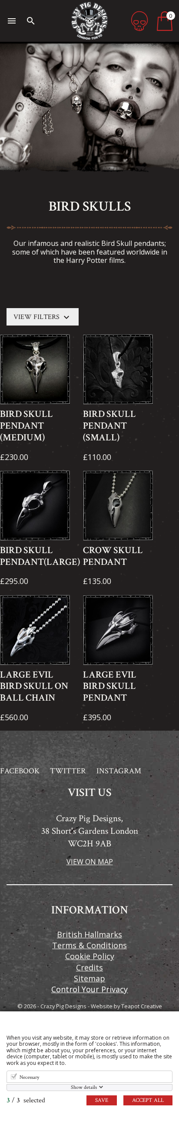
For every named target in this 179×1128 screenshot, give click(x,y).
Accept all (148, 1100)
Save (101, 1100)
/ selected (26, 1100)
